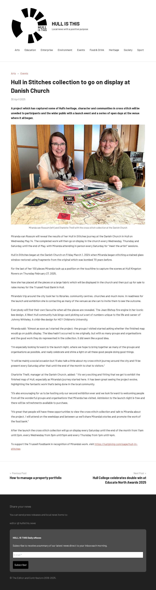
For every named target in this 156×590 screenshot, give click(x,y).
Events (81, 49)
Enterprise (47, 49)
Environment (65, 49)
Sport (140, 49)
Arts (17, 49)
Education (30, 49)
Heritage (114, 49)
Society (128, 49)
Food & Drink (97, 49)
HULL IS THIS (66, 23)
